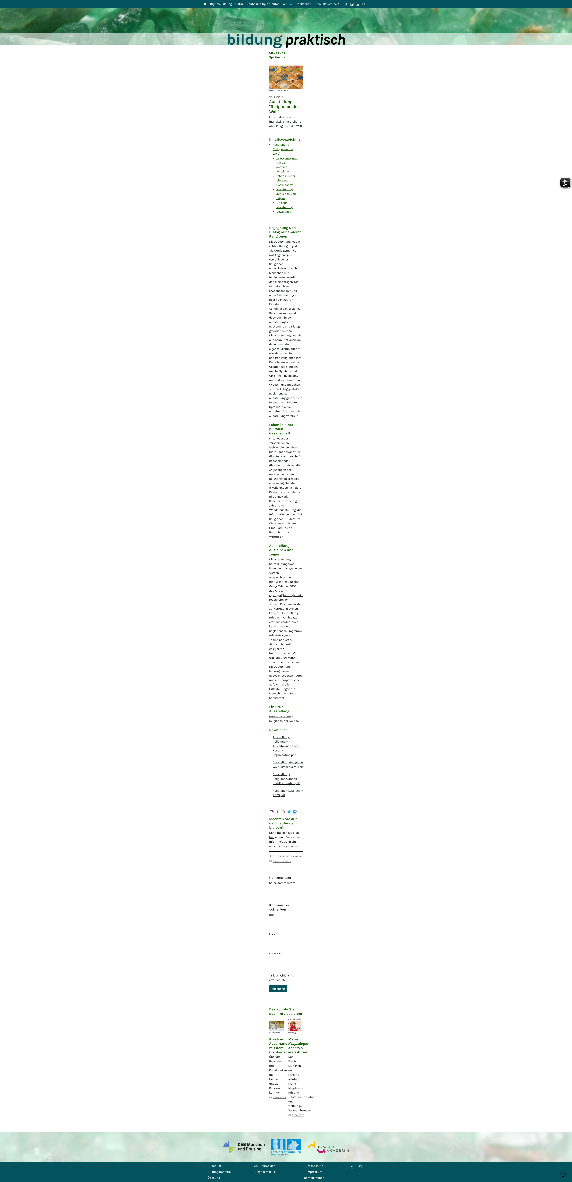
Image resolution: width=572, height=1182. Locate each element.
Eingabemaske (265, 1172)
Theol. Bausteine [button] (325, 4)
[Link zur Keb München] (244, 1147)
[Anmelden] (345, 4)
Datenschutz (314, 1166)
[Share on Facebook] (278, 811)
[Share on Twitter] (289, 811)
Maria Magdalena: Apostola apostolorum (299, 1045)
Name (273, 914)
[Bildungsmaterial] (356, 4)
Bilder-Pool (215, 1166)
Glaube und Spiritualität (262, 4)
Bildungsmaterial (220, 1172)
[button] (364, 4)
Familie (287, 4)
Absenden (278, 988)
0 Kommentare (282, 861)
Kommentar (276, 953)
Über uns (214, 1177)
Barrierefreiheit (314, 1177)
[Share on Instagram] (284, 811)
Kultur (239, 4)
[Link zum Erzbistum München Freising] (286, 1147)
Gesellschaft (303, 4)
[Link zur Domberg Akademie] (328, 1147)
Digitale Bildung (221, 4)
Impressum (314, 1172)
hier (271, 837)
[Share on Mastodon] (294, 811)
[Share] (272, 811)
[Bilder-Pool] (350, 4)
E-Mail (273, 934)
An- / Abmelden (264, 1166)
